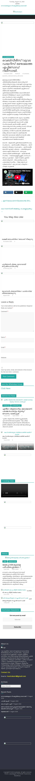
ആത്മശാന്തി (4, 711)
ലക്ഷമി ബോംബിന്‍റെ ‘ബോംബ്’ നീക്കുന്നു (17, 239)
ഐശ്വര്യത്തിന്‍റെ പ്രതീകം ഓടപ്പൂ (25, 445)
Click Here (5, 388)
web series (20, 76)
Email (3, 347)
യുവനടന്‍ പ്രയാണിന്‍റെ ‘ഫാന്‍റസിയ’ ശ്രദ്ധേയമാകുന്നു (17, 292)
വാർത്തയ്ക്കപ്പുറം (16, 405)
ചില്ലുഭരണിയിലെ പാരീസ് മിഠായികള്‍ (8, 445)
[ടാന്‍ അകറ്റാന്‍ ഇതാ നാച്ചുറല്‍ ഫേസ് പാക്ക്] (14, 598)
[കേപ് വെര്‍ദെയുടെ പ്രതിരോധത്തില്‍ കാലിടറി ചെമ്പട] (17, 432)
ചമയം (4, 561)
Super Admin (16, 415)
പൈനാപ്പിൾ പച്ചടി (6, 704)
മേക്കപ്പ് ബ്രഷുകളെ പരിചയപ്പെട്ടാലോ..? (11, 565)
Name (3, 337)
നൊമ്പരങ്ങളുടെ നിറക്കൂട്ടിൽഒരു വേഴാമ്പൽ (13, 6)
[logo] (3, 647)
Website (3, 357)
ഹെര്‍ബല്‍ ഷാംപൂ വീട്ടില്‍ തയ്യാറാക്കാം (17, 591)
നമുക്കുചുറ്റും (6, 405)
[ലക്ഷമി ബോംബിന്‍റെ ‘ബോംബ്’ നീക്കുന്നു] (17, 221)
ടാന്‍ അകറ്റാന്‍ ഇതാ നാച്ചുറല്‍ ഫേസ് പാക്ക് (17, 599)
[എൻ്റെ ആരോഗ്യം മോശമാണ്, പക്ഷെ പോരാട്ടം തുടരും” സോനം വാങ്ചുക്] (17, 400)
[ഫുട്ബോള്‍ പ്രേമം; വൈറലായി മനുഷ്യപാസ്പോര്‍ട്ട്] (17, 246)
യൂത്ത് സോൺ (12, 561)
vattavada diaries (12, 76)
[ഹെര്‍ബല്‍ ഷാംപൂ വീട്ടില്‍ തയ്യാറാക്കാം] (13, 590)
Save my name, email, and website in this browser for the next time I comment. (16, 371)
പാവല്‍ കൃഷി (5, 701)
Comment (4, 311)
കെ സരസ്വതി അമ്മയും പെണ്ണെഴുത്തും (16, 210)
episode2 (4, 76)
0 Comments (25, 73)
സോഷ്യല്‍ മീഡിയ (8, 57)
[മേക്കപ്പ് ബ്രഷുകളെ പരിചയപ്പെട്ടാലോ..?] (17, 557)
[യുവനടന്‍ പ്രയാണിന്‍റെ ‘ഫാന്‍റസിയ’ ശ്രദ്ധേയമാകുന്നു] (17, 273)
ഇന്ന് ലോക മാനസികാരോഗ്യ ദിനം (15, 201)
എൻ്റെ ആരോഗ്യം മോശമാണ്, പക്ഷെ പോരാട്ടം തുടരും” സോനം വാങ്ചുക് (17, 411)
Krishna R (17, 73)
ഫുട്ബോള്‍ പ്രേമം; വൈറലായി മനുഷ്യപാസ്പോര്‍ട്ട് (14, 265)
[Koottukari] (3, 17)
